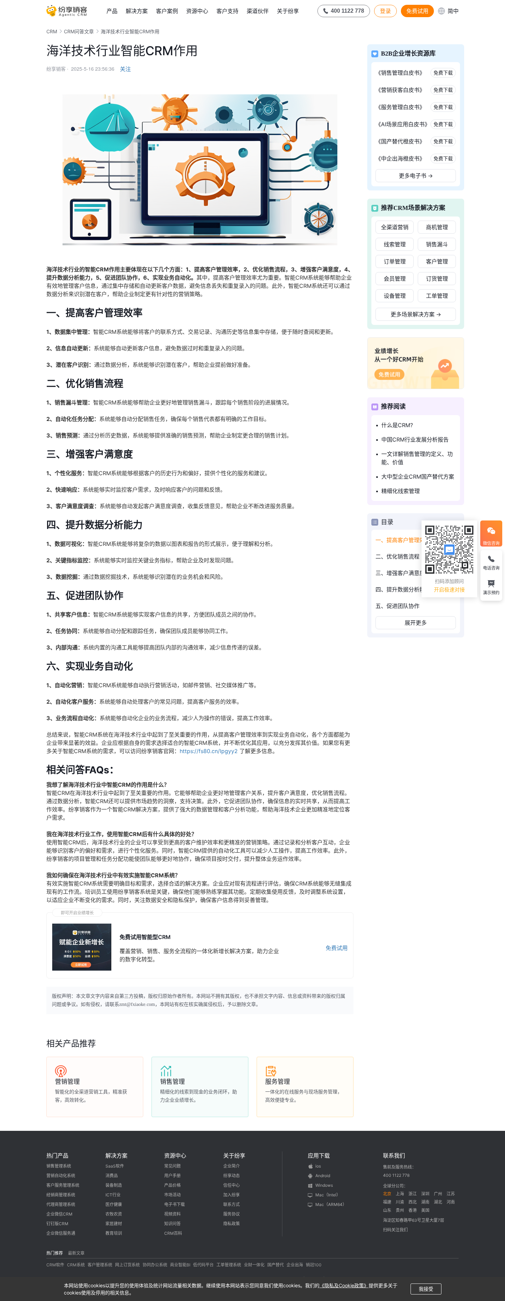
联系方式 (231, 1204)
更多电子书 (416, 175)
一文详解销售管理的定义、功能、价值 (417, 458)
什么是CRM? (397, 425)
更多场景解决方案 (416, 314)
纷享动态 (231, 1175)
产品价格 (172, 1185)
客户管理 (437, 261)
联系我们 (394, 1155)
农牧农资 (113, 1214)
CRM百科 (173, 1233)
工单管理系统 (228, 1264)
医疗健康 (113, 1204)
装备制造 (113, 1185)
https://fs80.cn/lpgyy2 (209, 751)
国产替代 (275, 1264)
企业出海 (295, 1264)
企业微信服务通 (60, 1233)
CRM (51, 31)
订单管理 (395, 261)
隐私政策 (231, 1223)
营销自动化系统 (60, 1175)
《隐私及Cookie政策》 (344, 1285)
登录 (385, 11)
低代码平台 (203, 1264)
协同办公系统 (155, 1264)
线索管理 (395, 244)
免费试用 (417, 11)
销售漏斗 (437, 244)
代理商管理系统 (60, 1204)
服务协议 (231, 1214)
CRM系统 (76, 1264)
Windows (324, 1185)
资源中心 (197, 11)
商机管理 (437, 227)
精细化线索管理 (400, 491)
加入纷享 (231, 1194)
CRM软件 (55, 1264)
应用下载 (319, 1155)
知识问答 (172, 1223)
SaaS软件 (114, 1166)
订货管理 (437, 278)
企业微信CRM (59, 1214)
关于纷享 (288, 11)
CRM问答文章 (79, 31)
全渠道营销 (394, 227)
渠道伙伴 (258, 11)
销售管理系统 (58, 1166)
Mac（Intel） (327, 1194)
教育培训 (113, 1233)
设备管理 (395, 295)
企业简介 (231, 1166)
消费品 (111, 1175)
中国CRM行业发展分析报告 (415, 439)
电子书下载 (174, 1204)
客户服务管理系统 (62, 1185)
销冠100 (314, 1264)
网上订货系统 (127, 1264)
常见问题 (172, 1166)
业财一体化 (254, 1264)
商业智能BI (180, 1264)
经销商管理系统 (60, 1194)
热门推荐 (54, 1253)
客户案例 (167, 11)
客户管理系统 (100, 1264)
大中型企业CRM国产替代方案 (417, 476)
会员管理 (395, 278)
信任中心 (231, 1185)
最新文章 (76, 1253)
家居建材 (113, 1223)
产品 (111, 11)
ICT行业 (113, 1194)
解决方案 (137, 11)
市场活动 (172, 1194)
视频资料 (172, 1214)
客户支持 (227, 11)
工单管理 (437, 295)
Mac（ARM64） (331, 1204)
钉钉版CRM (57, 1223)
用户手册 (172, 1175)
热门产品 (57, 1155)
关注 (125, 69)
